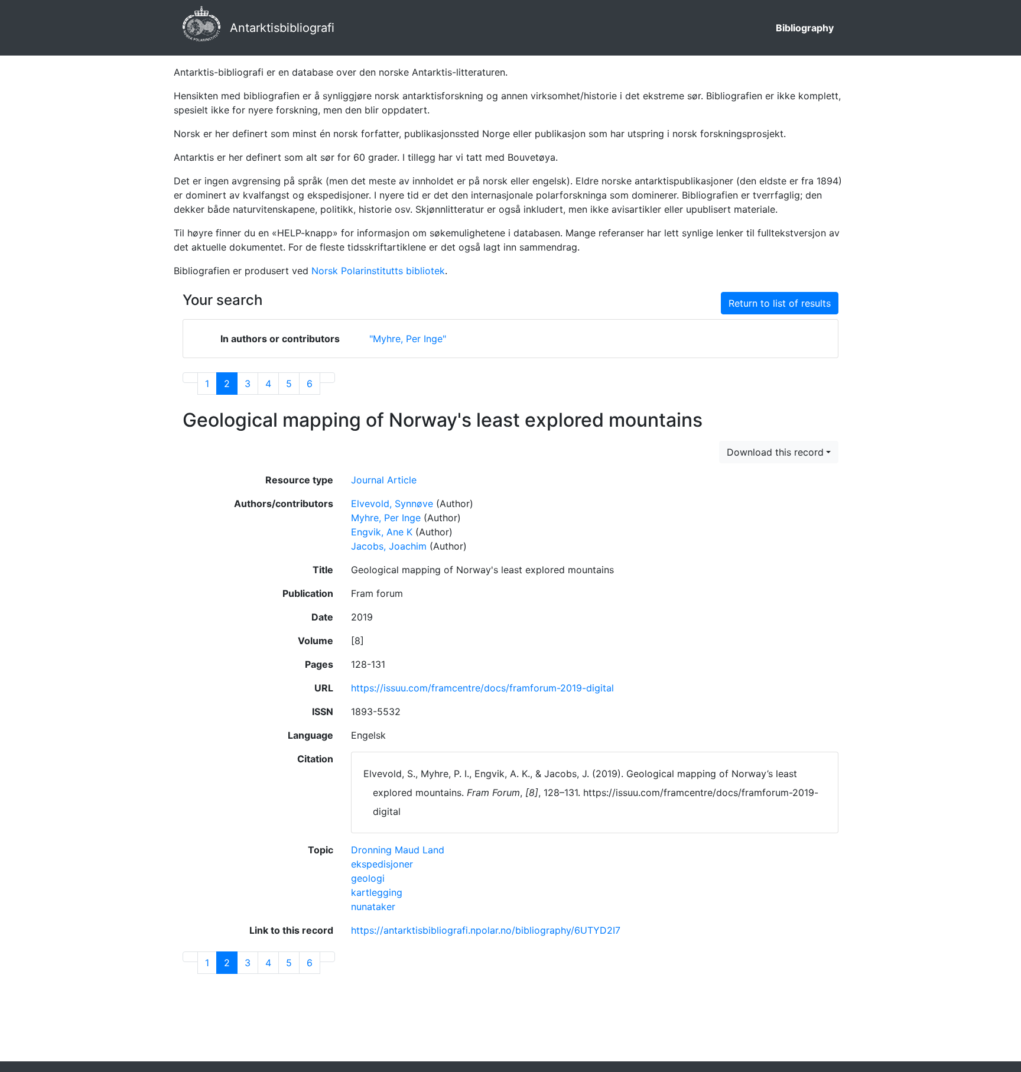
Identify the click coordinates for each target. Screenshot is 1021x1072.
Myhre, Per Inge (386, 518)
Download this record (775, 452)
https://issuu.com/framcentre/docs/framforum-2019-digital (482, 688)
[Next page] (327, 377)
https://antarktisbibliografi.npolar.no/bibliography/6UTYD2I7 (485, 930)
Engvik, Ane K (381, 532)
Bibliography (805, 28)
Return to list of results (780, 303)
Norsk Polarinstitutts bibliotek (378, 271)
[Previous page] (190, 377)
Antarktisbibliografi (282, 28)
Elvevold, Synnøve (392, 503)
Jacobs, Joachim (389, 546)
